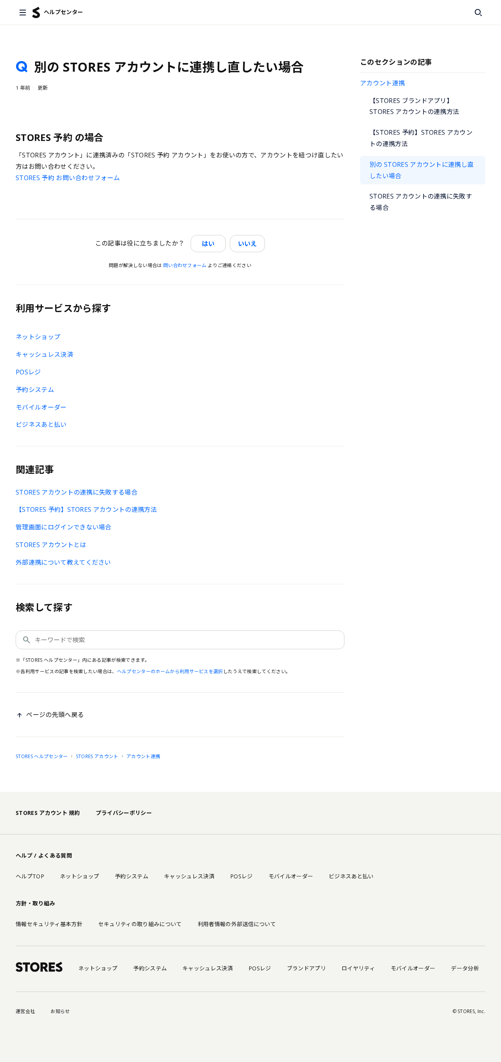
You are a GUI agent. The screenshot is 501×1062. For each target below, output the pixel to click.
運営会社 (25, 1011)
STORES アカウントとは (51, 544)
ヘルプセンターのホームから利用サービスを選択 (170, 671)
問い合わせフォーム (185, 265)
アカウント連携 (382, 83)
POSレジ (28, 372)
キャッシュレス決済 (44, 354)
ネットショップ (38, 336)
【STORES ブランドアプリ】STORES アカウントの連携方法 (414, 106)
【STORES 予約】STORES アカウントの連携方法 (420, 138)
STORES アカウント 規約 (48, 812)
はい (208, 243)
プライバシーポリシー (124, 812)
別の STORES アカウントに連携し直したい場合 (421, 170)
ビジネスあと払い (41, 424)
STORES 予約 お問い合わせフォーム (68, 177)
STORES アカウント (97, 756)
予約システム (35, 389)
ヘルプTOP (30, 876)
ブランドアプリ (306, 968)
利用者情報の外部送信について (237, 924)
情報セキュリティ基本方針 (49, 924)
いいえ (247, 243)
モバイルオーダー (41, 407)
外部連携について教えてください (63, 562)
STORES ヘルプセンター (42, 756)
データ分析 (465, 968)
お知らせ (60, 1011)
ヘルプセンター (63, 12)
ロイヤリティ (358, 968)
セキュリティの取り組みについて (140, 924)
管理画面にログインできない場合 (64, 527)
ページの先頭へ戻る (55, 714)
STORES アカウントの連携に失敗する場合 (420, 202)
